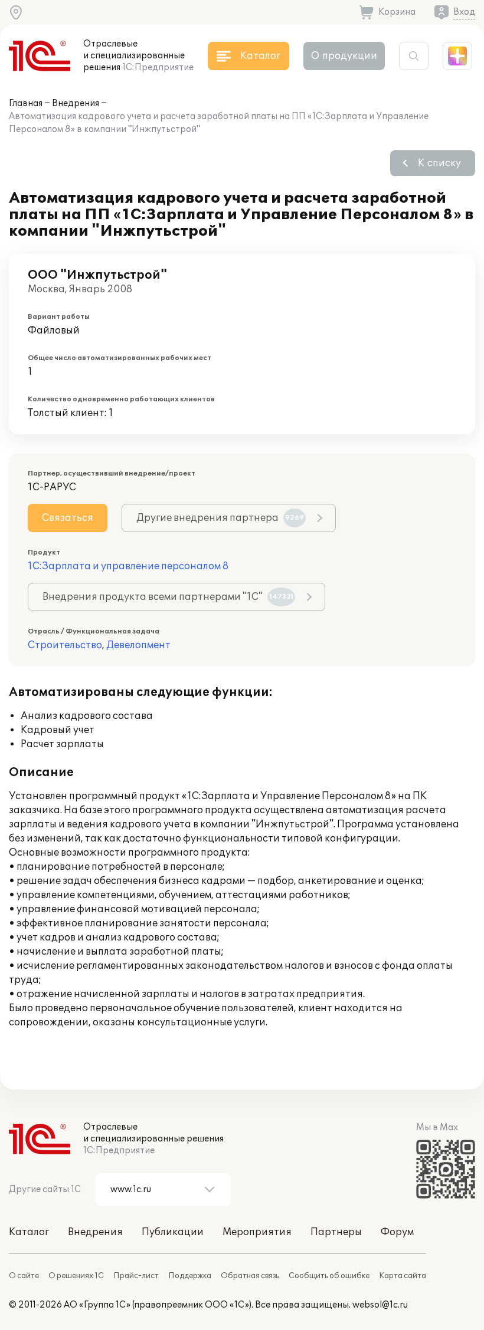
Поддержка (189, 1276)
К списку (439, 163)
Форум (397, 1232)
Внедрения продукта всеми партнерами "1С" (167, 597)
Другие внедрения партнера (220, 518)
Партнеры (336, 1232)
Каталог (29, 1232)
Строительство (65, 645)
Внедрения (75, 103)
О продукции (344, 56)
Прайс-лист (136, 1276)
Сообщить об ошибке (329, 1276)
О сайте (24, 1276)
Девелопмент (138, 645)
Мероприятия (257, 1232)
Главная (25, 103)
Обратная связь (250, 1276)
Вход (464, 12)
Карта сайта (402, 1276)
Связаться (67, 518)
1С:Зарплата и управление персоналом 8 (128, 566)
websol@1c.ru (380, 1305)
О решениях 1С (76, 1276)
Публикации (173, 1232)
